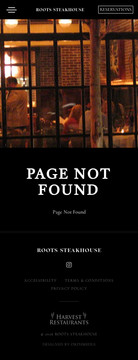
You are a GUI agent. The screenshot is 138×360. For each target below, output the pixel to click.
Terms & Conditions (89, 280)
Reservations (116, 9)
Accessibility (40, 280)
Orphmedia (83, 344)
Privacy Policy (69, 288)
